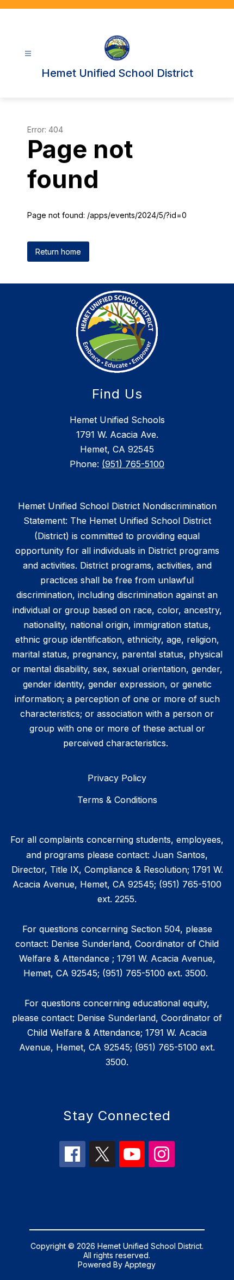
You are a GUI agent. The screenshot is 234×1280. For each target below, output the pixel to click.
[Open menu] (28, 53)
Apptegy (140, 1264)
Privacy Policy (117, 777)
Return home (58, 251)
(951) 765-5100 (133, 463)
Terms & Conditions (117, 799)
